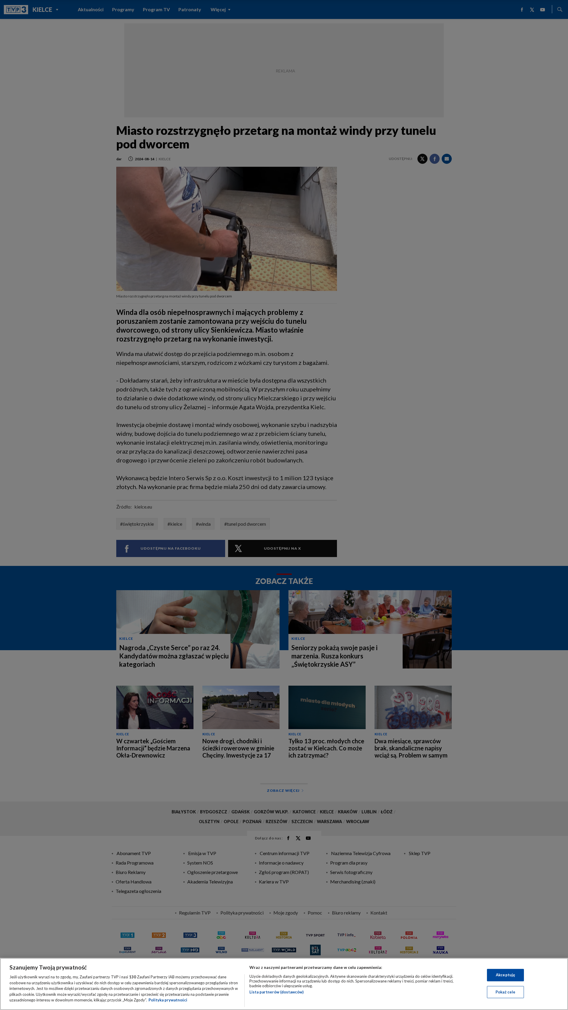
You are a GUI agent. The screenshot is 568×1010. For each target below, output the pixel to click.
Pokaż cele (505, 992)
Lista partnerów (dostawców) (276, 992)
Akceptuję (505, 974)
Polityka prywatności (168, 1000)
